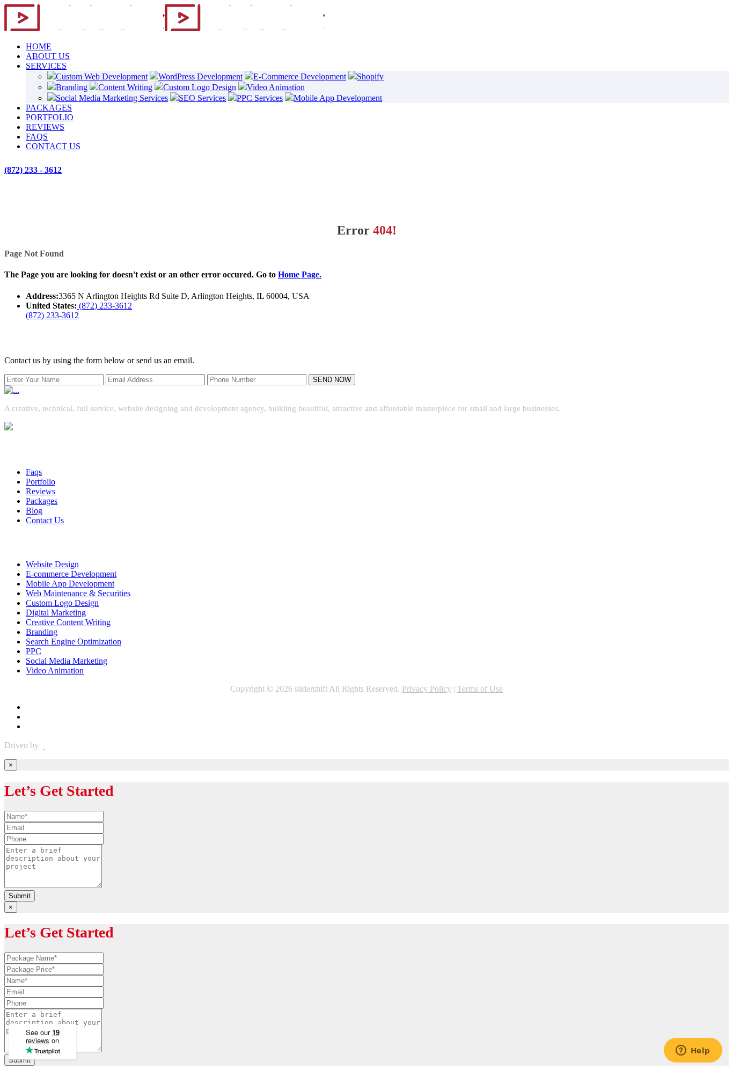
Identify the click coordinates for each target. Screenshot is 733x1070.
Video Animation (276, 87)
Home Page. (299, 274)
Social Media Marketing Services (112, 97)
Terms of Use (480, 688)
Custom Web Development (102, 76)
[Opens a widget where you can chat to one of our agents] (692, 1051)
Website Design (52, 564)
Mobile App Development (338, 97)
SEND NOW (332, 380)
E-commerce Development (71, 573)
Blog (34, 510)
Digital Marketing (56, 612)
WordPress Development (200, 76)
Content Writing (125, 87)
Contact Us (45, 520)
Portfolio (40, 481)
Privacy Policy (426, 688)
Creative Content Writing (68, 622)
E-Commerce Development (299, 76)
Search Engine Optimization (73, 641)
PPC (33, 651)
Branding (71, 87)
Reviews (40, 491)
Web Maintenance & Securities (78, 593)
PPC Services (260, 97)
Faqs (34, 472)
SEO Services (202, 97)
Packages (41, 500)
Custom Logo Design (199, 87)
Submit (20, 896)
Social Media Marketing (66, 660)
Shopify (370, 76)
